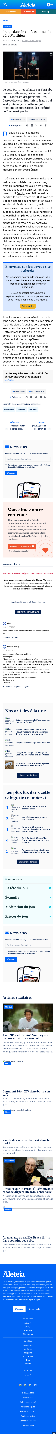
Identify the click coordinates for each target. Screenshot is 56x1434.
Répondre (6, 637)
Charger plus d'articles (28, 775)
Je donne (27, 11)
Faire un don (28, 306)
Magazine (28, 1353)
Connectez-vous (38, 602)
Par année (28, 1375)
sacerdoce (9, 1161)
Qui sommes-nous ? (28, 1402)
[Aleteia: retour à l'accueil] (28, 5)
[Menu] (10, 4)
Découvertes (28, 1334)
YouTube (32, 409)
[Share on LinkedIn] (32, 125)
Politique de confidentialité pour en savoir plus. (29, 466)
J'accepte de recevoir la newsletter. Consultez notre (29, 466)
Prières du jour (17, 916)
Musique (8, 1007)
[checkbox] (6, 465)
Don (28, 1360)
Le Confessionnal (24, 144)
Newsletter (28, 1345)
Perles (5, 20)
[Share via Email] (41, 125)
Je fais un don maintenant (20, 546)
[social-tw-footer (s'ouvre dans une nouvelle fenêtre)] (30, 1385)
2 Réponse (8, 686)
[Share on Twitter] (36, 125)
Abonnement (28, 1356)
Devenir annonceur (28, 1411)
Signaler (15, 637)
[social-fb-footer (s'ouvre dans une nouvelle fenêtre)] (25, 1385)
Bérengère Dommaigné (31, 40)
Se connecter (35, 1309)
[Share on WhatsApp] (46, 125)
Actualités (28, 1323)
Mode (7, 1112)
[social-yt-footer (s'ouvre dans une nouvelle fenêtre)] (20, 1385)
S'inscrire (11, 473)
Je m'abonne (10, 11)
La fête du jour (16, 888)
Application (28, 1349)
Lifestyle (28, 1327)
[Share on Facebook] (27, 125)
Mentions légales (28, 1407)
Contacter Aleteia (28, 1416)
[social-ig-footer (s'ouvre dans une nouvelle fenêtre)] (35, 1385)
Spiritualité (28, 1330)
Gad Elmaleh (18, 178)
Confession (9, 409)
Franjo (20, 193)
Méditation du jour (20, 907)
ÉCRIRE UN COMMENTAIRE (28, 612)
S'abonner (19, 1309)
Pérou (7, 1063)
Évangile (12, 898)
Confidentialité (28, 1425)
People (8, 1209)
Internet (21, 409)
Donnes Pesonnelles (28, 1421)
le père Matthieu (34, 136)
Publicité (28, 1364)
